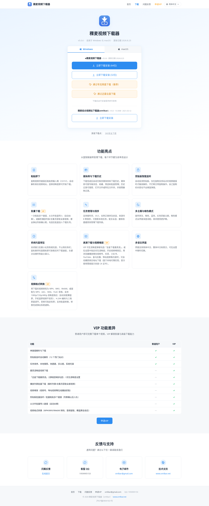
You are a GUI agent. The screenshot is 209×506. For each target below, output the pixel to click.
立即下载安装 (106, 118)
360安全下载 (110, 133)
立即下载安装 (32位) (106, 74)
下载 (137, 4)
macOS (124, 49)
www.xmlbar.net (163, 473)
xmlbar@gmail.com (124, 473)
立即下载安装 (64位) (106, 65)
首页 (129, 4)
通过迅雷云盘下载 (106, 93)
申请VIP (158, 4)
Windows (88, 49)
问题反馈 (147, 4)
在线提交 (46, 473)
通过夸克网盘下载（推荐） (106, 84)
